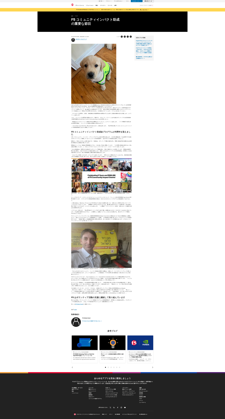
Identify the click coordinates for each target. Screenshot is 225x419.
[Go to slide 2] (108, 367)
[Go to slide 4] (113, 367)
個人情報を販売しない (143, 414)
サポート (127, 1)
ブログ (140, 398)
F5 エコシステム (105, 352)
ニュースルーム (142, 402)
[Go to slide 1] (105, 367)
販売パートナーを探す (127, 389)
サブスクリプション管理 (110, 389)
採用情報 (141, 393)
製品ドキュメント (92, 389)
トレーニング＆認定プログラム (95, 398)
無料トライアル (75, 389)
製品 (73, 391)
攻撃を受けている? (148, 1)
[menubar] (112, 1)
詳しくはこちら (143, 9)
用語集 (90, 393)
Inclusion (141, 394)
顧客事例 (90, 394)
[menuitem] (101, 1)
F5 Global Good (79, 304)
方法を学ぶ (108, 383)
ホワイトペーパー (92, 391)
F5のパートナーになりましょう (129, 393)
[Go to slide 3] (111, 367)
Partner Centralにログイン (128, 394)
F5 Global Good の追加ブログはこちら (91, 321)
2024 (75, 309)
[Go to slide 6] (119, 367)
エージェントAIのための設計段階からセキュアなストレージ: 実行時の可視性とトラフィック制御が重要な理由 (140, 355)
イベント (141, 400)
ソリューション (75, 393)
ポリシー (111, 414)
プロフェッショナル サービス (111, 393)
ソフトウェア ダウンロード (111, 396)
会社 (72, 16)
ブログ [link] (76, 16)
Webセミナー (91, 396)
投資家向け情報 (142, 396)
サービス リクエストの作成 (111, 394)
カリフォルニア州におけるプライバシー (129, 414)
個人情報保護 (117, 414)
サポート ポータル (109, 391)
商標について (104, 414)
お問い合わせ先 (142, 389)
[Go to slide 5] (116, 367)
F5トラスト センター (143, 391)
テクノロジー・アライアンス (128, 391)
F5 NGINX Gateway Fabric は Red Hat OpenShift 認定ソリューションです (83, 354)
